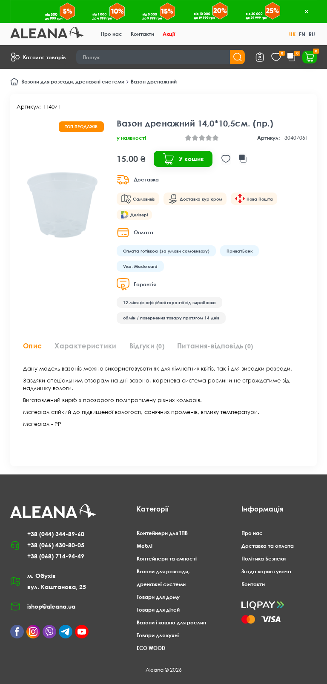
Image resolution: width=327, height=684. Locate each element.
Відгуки (146, 346)
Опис (32, 346)
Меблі (144, 546)
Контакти (142, 34)
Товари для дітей (158, 609)
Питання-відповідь (215, 346)
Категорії (153, 509)
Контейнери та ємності (167, 558)
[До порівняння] (243, 159)
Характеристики (85, 346)
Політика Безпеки (263, 558)
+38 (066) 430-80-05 (55, 545)
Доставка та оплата (267, 546)
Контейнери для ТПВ (162, 533)
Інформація (262, 509)
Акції (169, 34)
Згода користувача (266, 571)
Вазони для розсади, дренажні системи (72, 81)
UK (292, 34)
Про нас (111, 34)
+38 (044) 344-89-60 (55, 533)
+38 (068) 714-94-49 (55, 556)
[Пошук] (237, 57)
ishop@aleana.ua (51, 606)
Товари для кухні (158, 635)
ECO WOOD (151, 648)
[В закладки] (226, 159)
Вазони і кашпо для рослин (171, 622)
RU (312, 34)
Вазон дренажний (154, 81)
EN (302, 34)
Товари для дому (158, 597)
